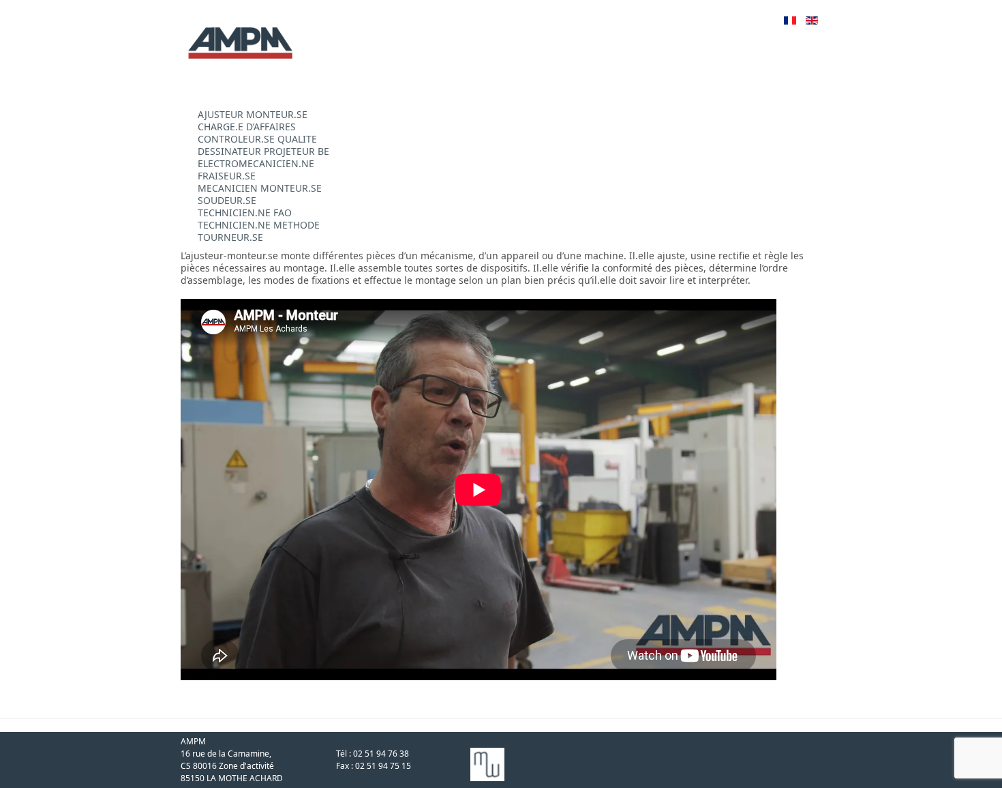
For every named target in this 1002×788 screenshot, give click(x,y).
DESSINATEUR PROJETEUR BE (263, 151)
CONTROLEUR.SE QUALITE (257, 138)
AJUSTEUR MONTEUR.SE (252, 114)
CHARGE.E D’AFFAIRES (247, 126)
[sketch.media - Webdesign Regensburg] (182, 686)
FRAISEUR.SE (227, 175)
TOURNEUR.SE (230, 237)
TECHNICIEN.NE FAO (245, 212)
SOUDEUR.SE (227, 200)
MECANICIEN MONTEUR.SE (260, 187)
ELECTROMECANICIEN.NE (256, 163)
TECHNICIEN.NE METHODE (259, 224)
